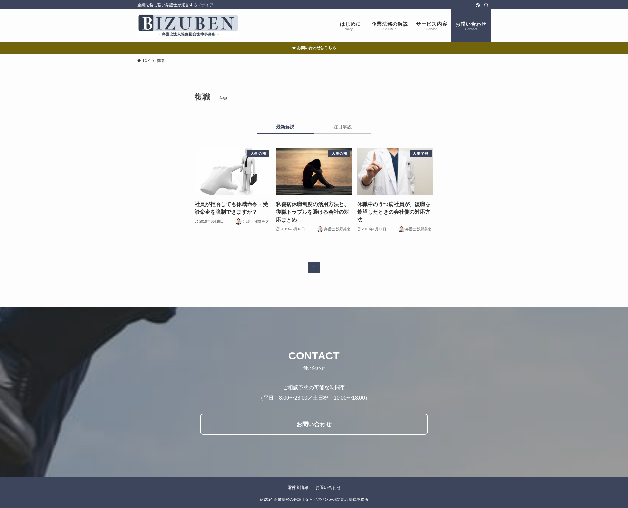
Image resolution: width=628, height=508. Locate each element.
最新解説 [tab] (285, 126)
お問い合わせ (328, 487)
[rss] (478, 5)
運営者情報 (297, 487)
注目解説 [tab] (343, 126)
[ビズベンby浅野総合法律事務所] (188, 25)
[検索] (486, 5)
